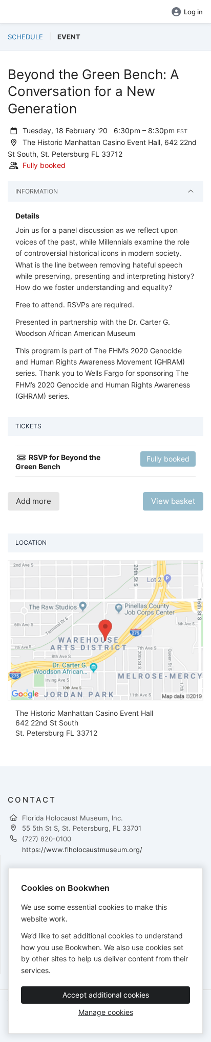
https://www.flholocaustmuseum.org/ (82, 849)
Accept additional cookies (105, 994)
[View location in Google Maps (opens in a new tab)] (105, 629)
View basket (173, 501)
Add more (33, 501)
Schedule (25, 37)
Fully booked (167, 458)
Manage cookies (105, 1012)
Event (68, 37)
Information (36, 191)
